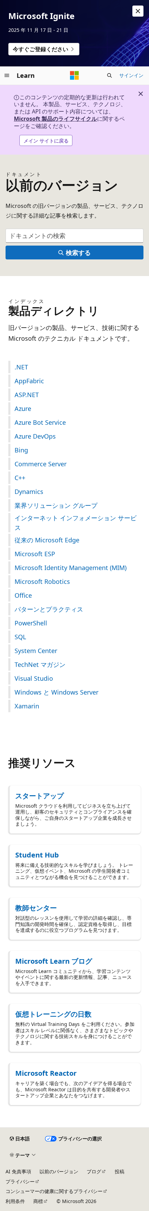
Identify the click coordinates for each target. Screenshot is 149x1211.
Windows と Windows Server (56, 692)
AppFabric (29, 381)
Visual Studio (34, 678)
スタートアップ (39, 795)
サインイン (131, 75)
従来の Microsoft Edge (47, 540)
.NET (21, 367)
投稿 (119, 1171)
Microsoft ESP (35, 554)
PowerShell (31, 623)
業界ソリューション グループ (56, 505)
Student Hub (37, 855)
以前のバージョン (59, 1171)
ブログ (94, 1171)
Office (23, 595)
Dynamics (29, 491)
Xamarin (27, 706)
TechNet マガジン (40, 664)
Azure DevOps (35, 436)
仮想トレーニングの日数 (53, 1014)
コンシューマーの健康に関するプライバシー (54, 1191)
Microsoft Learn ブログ (53, 961)
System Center (36, 650)
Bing (21, 450)
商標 (38, 1201)
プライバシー (20, 1181)
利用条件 (15, 1201)
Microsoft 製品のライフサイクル (55, 118)
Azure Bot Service (40, 422)
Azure (23, 408)
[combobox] (74, 236)
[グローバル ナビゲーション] (7, 75)
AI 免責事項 (18, 1171)
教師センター (36, 907)
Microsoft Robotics (42, 581)
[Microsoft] (74, 75)
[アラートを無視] (137, 11)
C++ (20, 478)
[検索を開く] (109, 75)
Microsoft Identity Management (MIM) (70, 567)
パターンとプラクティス (49, 609)
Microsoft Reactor (46, 1073)
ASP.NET (27, 395)
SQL (20, 637)
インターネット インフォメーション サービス (76, 523)
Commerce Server (41, 464)
